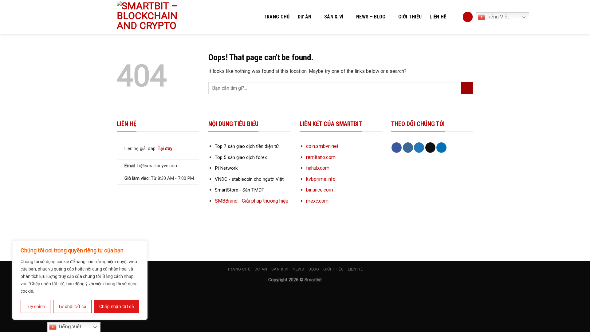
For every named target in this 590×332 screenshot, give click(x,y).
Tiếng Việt (497, 16)
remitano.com (321, 157)
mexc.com (317, 201)
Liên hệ (438, 17)
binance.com (319, 190)
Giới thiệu (410, 17)
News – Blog (371, 17)
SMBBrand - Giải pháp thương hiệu (251, 201)
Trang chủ (277, 17)
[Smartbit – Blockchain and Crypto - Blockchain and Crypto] (160, 17)
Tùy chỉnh (35, 306)
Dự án (305, 17)
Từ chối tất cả (72, 306)
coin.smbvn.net (322, 146)
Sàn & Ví (334, 17)
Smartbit (313, 280)
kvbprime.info (321, 179)
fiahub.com (317, 168)
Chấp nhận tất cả (116, 306)
